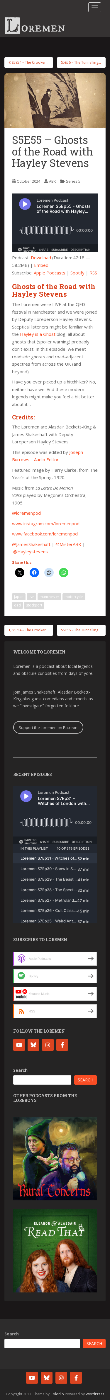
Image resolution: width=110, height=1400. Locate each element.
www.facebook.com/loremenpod (45, 534)
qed (17, 605)
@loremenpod (26, 513)
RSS (93, 273)
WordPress (95, 1394)
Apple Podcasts (49, 273)
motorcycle (74, 596)
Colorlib (57, 1394)
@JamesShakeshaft (31, 544)
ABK (52, 181)
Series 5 (73, 181)
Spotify (77, 273)
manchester (49, 596)
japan (18, 596)
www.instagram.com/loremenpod (45, 523)
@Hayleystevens (30, 551)
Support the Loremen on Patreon (48, 727)
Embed (41, 265)
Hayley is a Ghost (37, 334)
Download (41, 257)
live (31, 596)
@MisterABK (68, 544)
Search (20, 1070)
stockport (34, 605)
